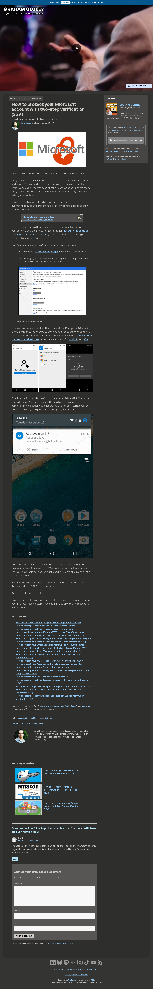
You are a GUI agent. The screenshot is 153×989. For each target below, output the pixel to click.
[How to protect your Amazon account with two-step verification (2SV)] (28, 791)
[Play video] (76, 48)
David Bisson (25, 123)
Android (73, 339)
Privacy (68, 975)
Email (16, 923)
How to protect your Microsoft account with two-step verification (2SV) (51, 648)
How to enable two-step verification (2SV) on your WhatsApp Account (50, 632)
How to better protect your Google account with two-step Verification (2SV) (54, 638)
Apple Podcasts (113, 151)
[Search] (102, 2)
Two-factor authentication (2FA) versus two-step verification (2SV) (49, 622)
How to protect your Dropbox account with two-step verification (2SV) (51, 641)
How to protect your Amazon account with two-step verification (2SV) (50, 635)
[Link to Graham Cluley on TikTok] (86, 962)
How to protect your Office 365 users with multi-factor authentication (50, 644)
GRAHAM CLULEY (24, 9)
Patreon (109, 159)
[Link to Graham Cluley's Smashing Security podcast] (73, 962)
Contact (87, 2)
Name (17, 911)
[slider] (120, 140)
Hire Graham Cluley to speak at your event (69, 969)
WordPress (71, 980)
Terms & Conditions (80, 975)
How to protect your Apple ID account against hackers (42, 667)
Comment (19, 883)
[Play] (111, 140)
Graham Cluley (12, 2)
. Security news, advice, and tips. (38, 218)
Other (135, 151)
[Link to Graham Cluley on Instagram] (80, 962)
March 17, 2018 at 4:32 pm (28, 841)
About (97, 2)
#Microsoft (18, 723)
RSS (130, 151)
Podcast (76, 2)
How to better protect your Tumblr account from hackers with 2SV (48, 651)
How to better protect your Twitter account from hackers (44, 629)
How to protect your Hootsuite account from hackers (42, 676)
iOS (86, 339)
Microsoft (22, 718)
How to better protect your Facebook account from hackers (45, 625)
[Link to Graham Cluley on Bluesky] (59, 962)
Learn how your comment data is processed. (62, 943)
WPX (92, 980)
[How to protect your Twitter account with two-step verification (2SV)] (28, 775)
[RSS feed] (100, 962)
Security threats (46, 718)
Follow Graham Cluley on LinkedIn (54, 706)
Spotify (124, 151)
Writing (65, 2)
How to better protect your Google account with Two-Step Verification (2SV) (61, 806)
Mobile (33, 718)
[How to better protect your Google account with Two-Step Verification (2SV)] (28, 807)
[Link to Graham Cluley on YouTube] (93, 962)
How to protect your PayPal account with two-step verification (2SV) (50, 660)
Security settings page (46, 251)
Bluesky (74, 706)
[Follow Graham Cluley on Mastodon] (66, 962)
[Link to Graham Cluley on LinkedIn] (53, 962)
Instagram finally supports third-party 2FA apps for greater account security (53, 686)
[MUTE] (136, 140)
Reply (15, 859)
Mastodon (86, 706)
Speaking (54, 2)
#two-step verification (36, 723)
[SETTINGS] (141, 140)
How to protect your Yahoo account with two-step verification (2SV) (49, 664)
